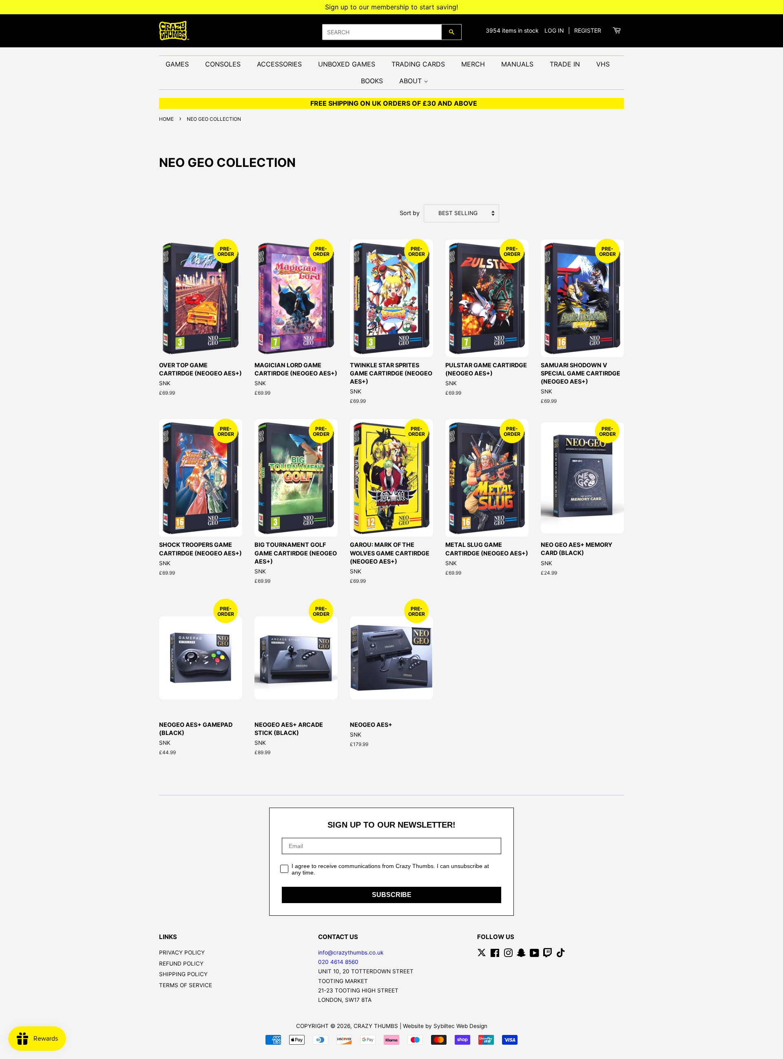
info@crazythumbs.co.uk (350, 952)
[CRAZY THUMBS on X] (481, 954)
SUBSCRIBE (391, 894)
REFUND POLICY (181, 963)
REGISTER (587, 30)
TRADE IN (565, 64)
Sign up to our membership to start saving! (391, 7)
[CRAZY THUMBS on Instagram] (508, 954)
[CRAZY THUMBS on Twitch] (547, 954)
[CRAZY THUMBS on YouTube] (534, 954)
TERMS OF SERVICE (185, 985)
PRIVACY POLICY (182, 952)
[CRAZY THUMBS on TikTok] (560, 954)
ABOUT (411, 81)
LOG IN (554, 30)
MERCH (473, 64)
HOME (166, 119)
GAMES (177, 64)
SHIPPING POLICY (183, 974)
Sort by (410, 212)
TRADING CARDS (418, 64)
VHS (603, 64)
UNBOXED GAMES (346, 64)
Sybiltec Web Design (460, 1026)
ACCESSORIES (279, 64)
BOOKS (372, 81)
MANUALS (517, 64)
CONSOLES (223, 64)
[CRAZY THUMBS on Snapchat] (521, 954)
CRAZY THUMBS (376, 1026)
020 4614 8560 (338, 962)
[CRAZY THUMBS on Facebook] (495, 954)
